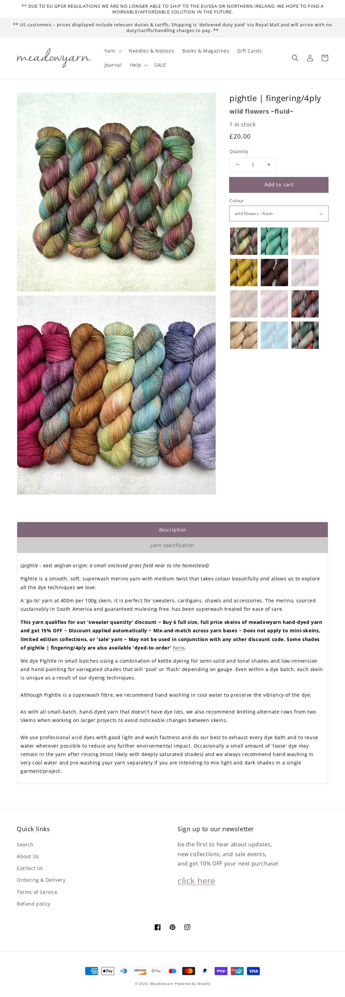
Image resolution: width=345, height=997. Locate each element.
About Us (28, 856)
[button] (295, 58)
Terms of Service (37, 892)
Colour (236, 201)
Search (25, 844)
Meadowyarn (162, 983)
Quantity (238, 151)
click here (196, 880)
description (173, 529)
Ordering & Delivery (41, 880)
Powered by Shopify (193, 983)
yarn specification (172, 545)
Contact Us (30, 868)
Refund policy (34, 904)
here (178, 647)
